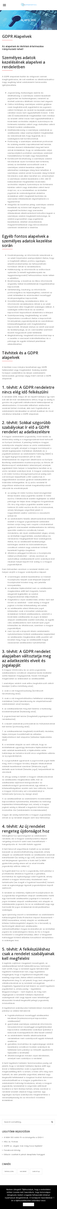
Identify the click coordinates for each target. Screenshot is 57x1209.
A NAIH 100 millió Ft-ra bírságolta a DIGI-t (23, 1137)
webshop (36, 1171)
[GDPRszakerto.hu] (28, 5)
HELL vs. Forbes (11, 1141)
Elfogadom (28, 1204)
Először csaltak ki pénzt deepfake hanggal (24, 1154)
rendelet (23, 1171)
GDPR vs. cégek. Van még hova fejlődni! (23, 1146)
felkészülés (9, 1171)
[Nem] (53, 1197)
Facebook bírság (12, 1150)
